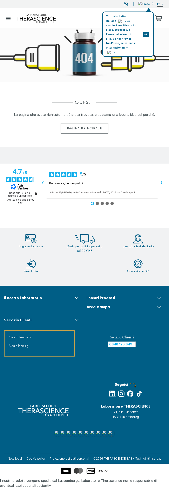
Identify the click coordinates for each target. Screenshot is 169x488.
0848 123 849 (120, 344)
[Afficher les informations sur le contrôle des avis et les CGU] (36, 193)
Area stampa (98, 306)
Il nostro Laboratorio (23, 297)
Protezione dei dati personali (69, 458)
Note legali (15, 458)
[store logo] (36, 18)
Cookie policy (36, 458)
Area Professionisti (20, 337)
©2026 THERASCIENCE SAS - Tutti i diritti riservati (127, 458)
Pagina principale (84, 128)
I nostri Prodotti (101, 297)
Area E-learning (18, 346)
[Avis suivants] (161, 183)
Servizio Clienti (18, 320)
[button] (146, 3)
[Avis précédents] (43, 183)
